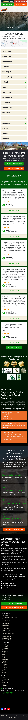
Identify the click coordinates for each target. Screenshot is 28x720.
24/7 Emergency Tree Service (9, 617)
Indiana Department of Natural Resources (14, 434)
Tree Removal (5, 615)
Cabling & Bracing (6, 636)
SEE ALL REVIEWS (14, 347)
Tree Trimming (5, 618)
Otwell (4, 118)
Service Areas (5, 679)
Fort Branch (6, 92)
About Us (4, 677)
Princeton (6, 102)
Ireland (5, 82)
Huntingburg (7, 77)
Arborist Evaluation (6, 625)
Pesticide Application (7, 627)
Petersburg (6, 51)
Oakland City (7, 97)
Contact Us (4, 685)
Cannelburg (6, 56)
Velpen (5, 133)
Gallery (3, 680)
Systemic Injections (7, 628)
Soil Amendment (6, 630)
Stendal (5, 128)
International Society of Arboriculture (13, 436)
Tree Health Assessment (8, 633)
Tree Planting (5, 631)
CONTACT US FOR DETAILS (15, 529)
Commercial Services (7, 640)
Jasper (4, 87)
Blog (3, 684)
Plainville (5, 67)
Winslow (5, 138)
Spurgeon (6, 123)
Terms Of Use (16, 717)
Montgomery (7, 61)
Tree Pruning (5, 622)
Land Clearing (5, 623)
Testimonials (5, 682)
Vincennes (6, 113)
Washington (6, 72)
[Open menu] (25, 9)
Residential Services (7, 638)
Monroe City (6, 108)
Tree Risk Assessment (7, 635)
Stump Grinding (6, 620)
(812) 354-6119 (8, 693)
